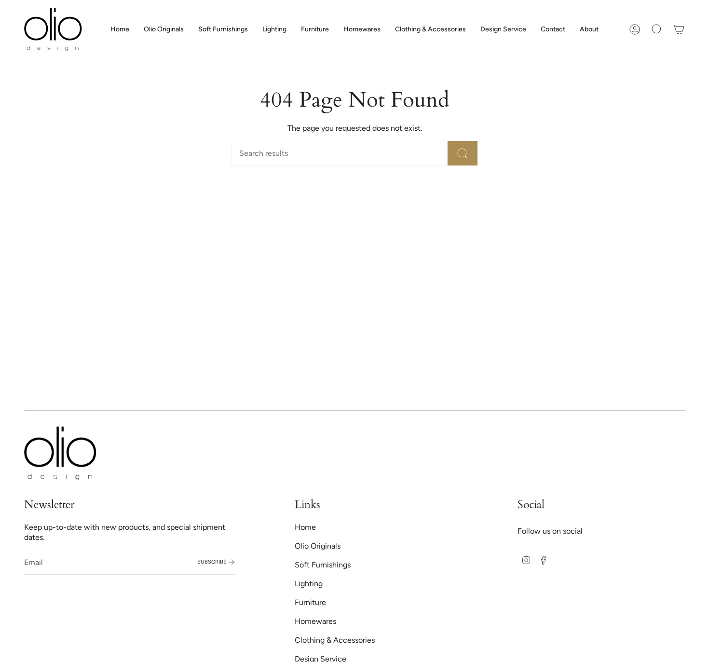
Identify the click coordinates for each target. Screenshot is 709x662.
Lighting (309, 583)
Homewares (315, 621)
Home (305, 527)
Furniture (310, 602)
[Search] (462, 153)
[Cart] (679, 29)
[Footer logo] (60, 453)
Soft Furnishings (323, 564)
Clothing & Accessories (335, 640)
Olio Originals (318, 546)
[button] (223, 29)
